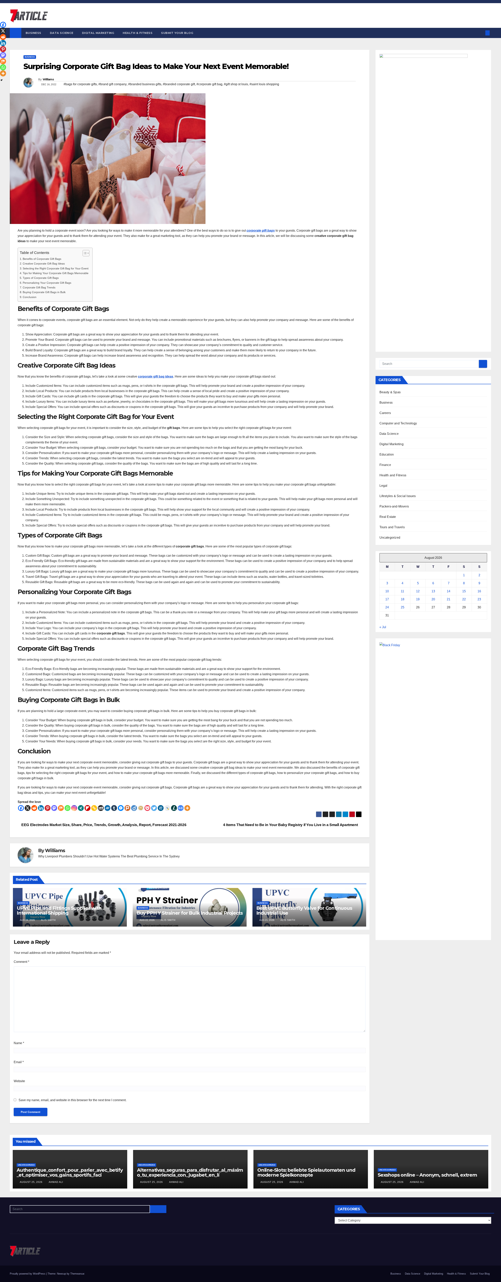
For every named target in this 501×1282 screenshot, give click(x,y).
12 (418, 591)
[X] (28, 808)
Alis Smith (48, 920)
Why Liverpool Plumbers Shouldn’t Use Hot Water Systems (79, 856)
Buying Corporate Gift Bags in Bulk (44, 292)
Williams (48, 79)
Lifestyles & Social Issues (397, 496)
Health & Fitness (137, 33)
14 (448, 591)
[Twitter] (154, 808)
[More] (187, 808)
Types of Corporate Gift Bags (41, 277)
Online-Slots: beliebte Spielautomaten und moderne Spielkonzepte (306, 1172)
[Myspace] (101, 808)
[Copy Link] (94, 808)
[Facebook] (21, 808)
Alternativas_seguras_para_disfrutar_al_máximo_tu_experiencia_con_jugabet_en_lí (190, 1172)
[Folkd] (107, 808)
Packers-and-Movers (394, 506)
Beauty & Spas (390, 392)
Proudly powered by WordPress (28, 1273)
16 (479, 591)
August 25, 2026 (31, 1182)
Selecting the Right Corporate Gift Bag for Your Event (55, 268)
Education (386, 454)
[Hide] (1, 80)
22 (464, 599)
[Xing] (81, 808)
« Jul (382, 627)
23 (479, 599)
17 (387, 599)
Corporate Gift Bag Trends (39, 287)
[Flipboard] (87, 808)
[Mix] (61, 808)
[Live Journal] (167, 808)
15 (464, 591)
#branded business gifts (144, 84)
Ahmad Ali (56, 1182)
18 (402, 599)
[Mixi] (141, 808)
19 (418, 599)
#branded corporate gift (179, 84)
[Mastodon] (54, 808)
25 (402, 607)
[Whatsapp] (67, 808)
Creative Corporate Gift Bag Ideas (44, 263)
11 (402, 591)
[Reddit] (34, 808)
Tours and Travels (392, 527)
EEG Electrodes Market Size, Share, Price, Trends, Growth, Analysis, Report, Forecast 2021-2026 (103, 825)
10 (387, 591)
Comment (21, 961)
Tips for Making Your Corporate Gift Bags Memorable (55, 273)
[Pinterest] (47, 808)
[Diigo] (134, 808)
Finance (385, 465)
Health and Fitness (392, 475)
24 (387, 607)
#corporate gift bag (209, 84)
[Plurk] (127, 808)
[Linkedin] (41, 808)
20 (433, 599)
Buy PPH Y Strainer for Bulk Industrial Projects (190, 913)
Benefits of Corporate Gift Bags (42, 258)
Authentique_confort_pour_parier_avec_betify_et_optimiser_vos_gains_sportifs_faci (70, 1172)
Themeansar (77, 1273)
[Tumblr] (114, 808)
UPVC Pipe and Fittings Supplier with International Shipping (59, 910)
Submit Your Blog (177, 33)
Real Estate (387, 516)
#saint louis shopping (264, 84)
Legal (383, 485)
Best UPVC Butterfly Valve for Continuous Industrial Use (304, 910)
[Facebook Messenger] (121, 808)
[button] (481, 32)
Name (19, 1043)
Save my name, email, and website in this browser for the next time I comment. (72, 1100)
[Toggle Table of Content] (84, 253)
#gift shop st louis (236, 84)
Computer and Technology (398, 423)
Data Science (61, 33)
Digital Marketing (98, 33)
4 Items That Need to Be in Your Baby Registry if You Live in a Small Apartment (291, 825)
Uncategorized (389, 537)
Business (33, 33)
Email (19, 1062)
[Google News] (181, 808)
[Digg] (161, 808)
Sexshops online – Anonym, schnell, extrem (427, 1175)
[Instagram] (74, 808)
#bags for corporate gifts (80, 84)
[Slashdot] (174, 808)
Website (19, 1081)
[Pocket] (147, 808)
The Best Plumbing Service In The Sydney (150, 856)
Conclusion (29, 297)
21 (448, 599)
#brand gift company (112, 84)
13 (433, 591)
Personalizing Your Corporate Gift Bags (47, 282)
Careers (385, 413)
